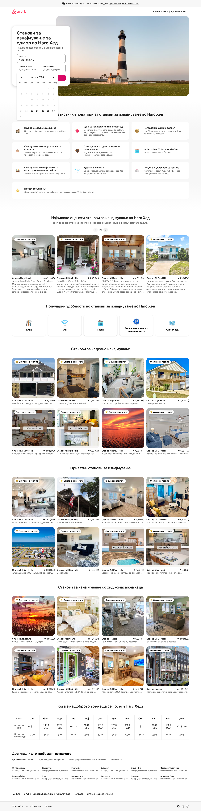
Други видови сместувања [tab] (51, 759)
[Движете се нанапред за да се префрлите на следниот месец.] (53, 77)
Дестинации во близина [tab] (23, 759)
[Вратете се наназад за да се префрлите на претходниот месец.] (21, 77)
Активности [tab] (116, 759)
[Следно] (105, 230)
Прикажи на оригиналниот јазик (124, 3)
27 (37, 111)
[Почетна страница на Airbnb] (19, 11)
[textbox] (29, 69)
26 (32, 111)
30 (53, 111)
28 (43, 111)
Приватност (37, 806)
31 (21, 116)
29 (48, 111)
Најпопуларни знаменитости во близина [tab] (87, 759)
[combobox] (41, 59)
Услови (48, 806)
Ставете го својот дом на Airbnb (170, 11)
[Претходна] (95, 230)
